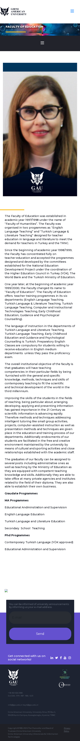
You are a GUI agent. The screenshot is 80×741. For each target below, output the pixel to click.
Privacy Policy (67, 729)
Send (40, 634)
